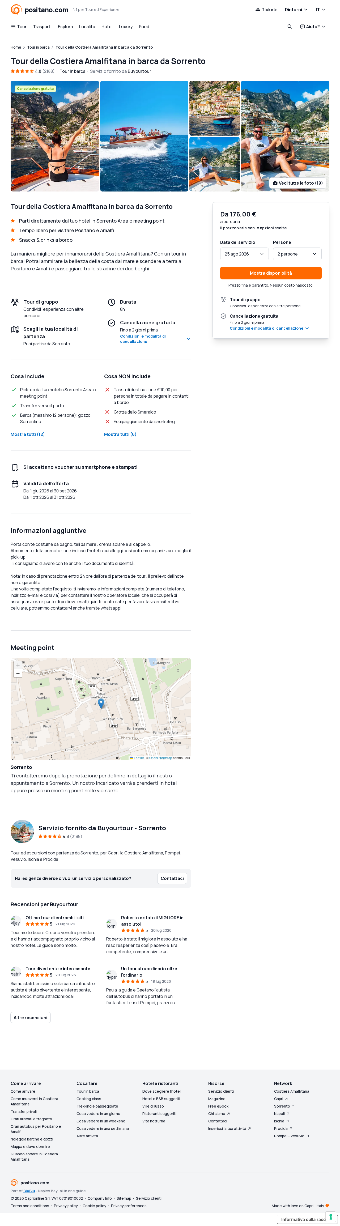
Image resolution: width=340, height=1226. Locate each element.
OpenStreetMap (160, 757)
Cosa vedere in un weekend (100, 1120)
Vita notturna (153, 1120)
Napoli (279, 1113)
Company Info (100, 1198)
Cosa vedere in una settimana (102, 1128)
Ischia (279, 1120)
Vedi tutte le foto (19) (301, 183)
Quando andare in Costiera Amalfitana (34, 1156)
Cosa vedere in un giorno (98, 1113)
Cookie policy (94, 1205)
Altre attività (87, 1135)
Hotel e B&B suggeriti (161, 1098)
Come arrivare (23, 1091)
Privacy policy (66, 1205)
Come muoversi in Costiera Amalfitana (34, 1101)
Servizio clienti (221, 1091)
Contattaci (217, 1120)
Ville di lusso (153, 1106)
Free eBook (218, 1106)
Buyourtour (115, 827)
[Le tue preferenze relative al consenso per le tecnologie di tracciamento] (331, 1217)
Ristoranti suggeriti (159, 1113)
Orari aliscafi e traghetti (31, 1118)
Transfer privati (24, 1111)
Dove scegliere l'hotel (161, 1091)
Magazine (217, 1098)
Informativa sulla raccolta (307, 1219)
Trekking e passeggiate (97, 1106)
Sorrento (282, 1106)
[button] (101, 703)
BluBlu (29, 1190)
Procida (281, 1128)
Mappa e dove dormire (30, 1146)
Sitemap (124, 1198)
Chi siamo (216, 1113)
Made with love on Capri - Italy (298, 1205)
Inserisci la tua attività (227, 1128)
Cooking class (88, 1098)
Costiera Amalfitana (291, 1091)
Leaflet (138, 757)
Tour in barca (87, 1091)
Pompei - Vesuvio (289, 1135)
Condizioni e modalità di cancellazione (143, 339)
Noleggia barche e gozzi (32, 1139)
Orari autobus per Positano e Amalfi (36, 1129)
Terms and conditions (30, 1205)
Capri (278, 1098)
